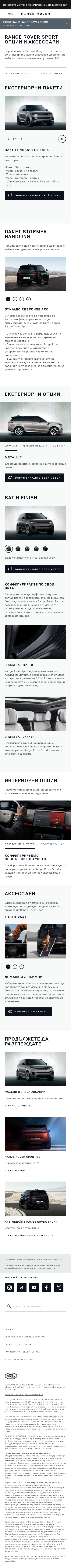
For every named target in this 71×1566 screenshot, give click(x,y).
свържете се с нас (20, 1556)
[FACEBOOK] (46, 1287)
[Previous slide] (8, 139)
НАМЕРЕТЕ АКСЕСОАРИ (31, 1011)
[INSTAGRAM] (9, 1287)
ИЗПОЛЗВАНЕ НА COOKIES (19, 1359)
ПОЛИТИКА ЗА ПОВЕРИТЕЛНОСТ (23, 1351)
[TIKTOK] (22, 1287)
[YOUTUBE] (34, 1287)
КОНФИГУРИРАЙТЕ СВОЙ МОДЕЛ (38, 195)
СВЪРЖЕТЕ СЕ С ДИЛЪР (18, 1344)
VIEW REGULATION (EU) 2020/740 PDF (24, 1394)
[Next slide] (21, 139)
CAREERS (9, 1329)
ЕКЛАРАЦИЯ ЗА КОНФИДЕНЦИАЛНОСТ (26, 1336)
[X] (58, 1287)
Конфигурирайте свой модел (38, 478)
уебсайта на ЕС (54, 1544)
